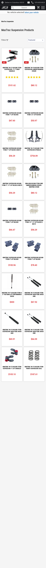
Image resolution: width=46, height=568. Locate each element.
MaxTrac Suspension (7, 21)
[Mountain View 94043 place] (42, 7)
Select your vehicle (32, 12)
